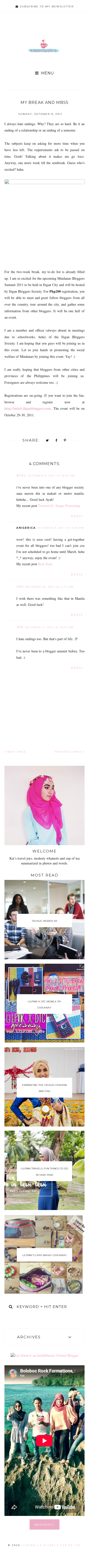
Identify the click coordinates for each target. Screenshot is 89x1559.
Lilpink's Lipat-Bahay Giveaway (44, 1255)
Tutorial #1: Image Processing (59, 505)
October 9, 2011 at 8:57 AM (51, 475)
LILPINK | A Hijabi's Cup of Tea (51, 1545)
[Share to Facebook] (56, 440)
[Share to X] (47, 440)
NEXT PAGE (16, 751)
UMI (20, 586)
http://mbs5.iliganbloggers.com (27, 408)
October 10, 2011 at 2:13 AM (49, 586)
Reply (77, 516)
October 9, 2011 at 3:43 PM (60, 527)
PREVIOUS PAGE (68, 751)
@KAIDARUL (45, 1524)
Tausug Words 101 (44, 921)
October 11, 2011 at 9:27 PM (49, 627)
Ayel (21, 475)
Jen (20, 627)
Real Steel (45, 564)
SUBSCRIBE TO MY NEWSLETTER (46, 6)
